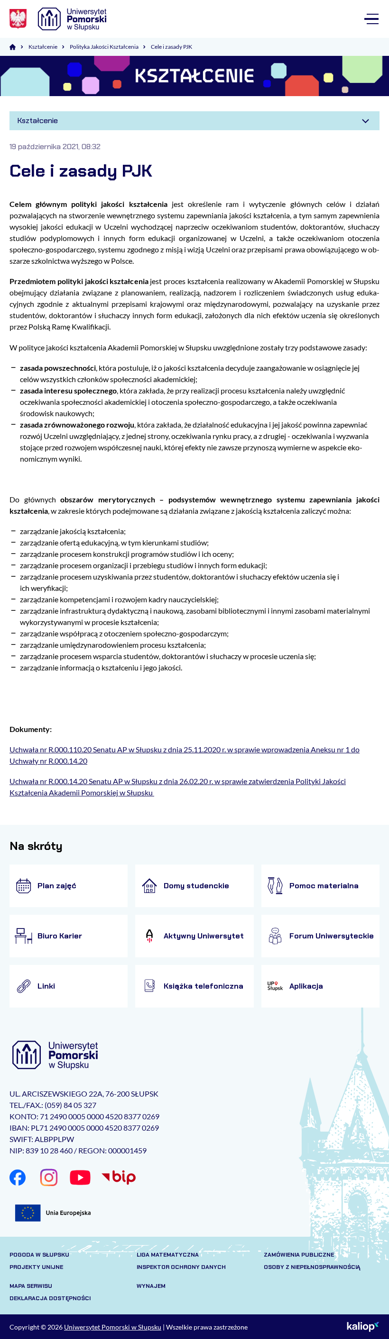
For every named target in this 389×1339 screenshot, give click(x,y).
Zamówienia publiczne (299, 1255)
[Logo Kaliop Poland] (363, 1326)
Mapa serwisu (30, 1286)
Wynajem (151, 1286)
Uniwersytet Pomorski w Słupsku (112, 1327)
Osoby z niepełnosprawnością (312, 1267)
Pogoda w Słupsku (39, 1255)
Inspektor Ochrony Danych (181, 1267)
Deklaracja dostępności (50, 1298)
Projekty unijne (36, 1267)
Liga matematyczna (168, 1255)
